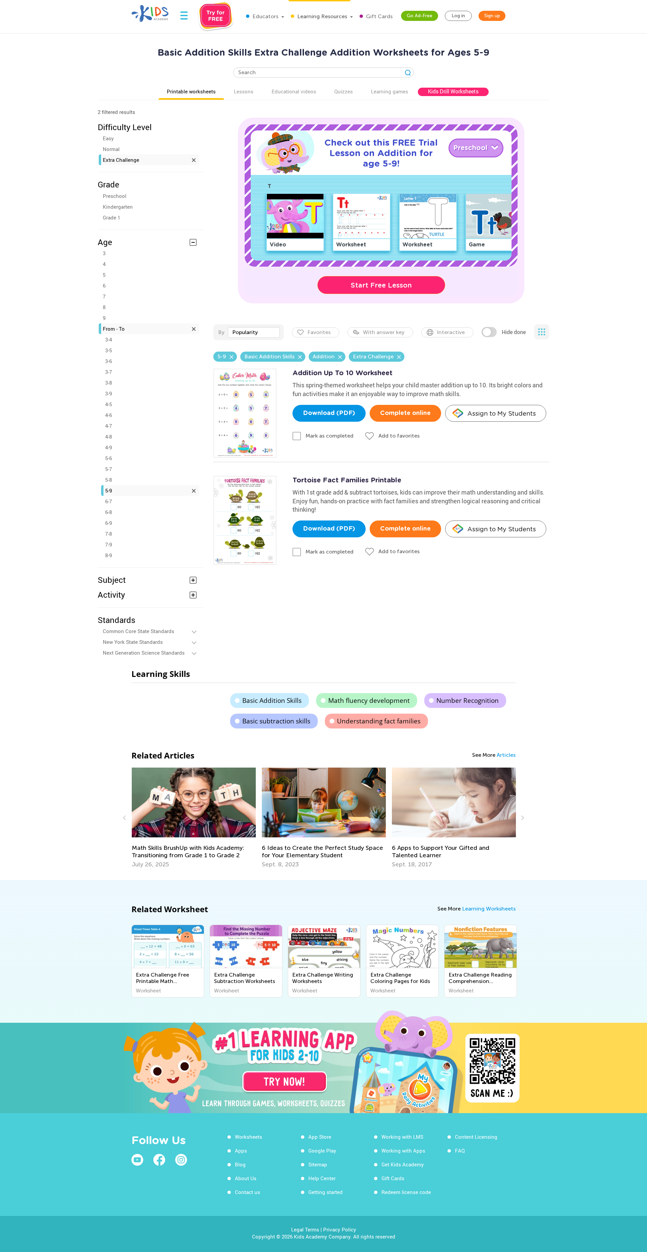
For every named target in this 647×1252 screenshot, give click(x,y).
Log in (458, 16)
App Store (319, 1136)
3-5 (108, 350)
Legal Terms (305, 1229)
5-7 (108, 469)
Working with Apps (403, 1150)
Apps (241, 1150)
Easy (108, 138)
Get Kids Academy (402, 1164)
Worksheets (248, 1136)
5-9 (108, 490)
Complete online (405, 413)
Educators (264, 16)
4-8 (108, 436)
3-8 (108, 382)
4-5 (108, 404)
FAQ (460, 1150)
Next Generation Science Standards (144, 652)
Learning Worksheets (489, 908)
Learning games (389, 91)
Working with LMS (402, 1136)
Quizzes (343, 91)
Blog (240, 1164)
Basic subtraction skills (276, 721)
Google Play (322, 1150)
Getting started (325, 1192)
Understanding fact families (379, 721)
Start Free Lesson (381, 285)
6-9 (108, 522)
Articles (506, 755)
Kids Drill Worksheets (453, 91)
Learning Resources (321, 16)
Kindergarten (118, 206)
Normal (111, 149)
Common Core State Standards (138, 631)
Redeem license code (406, 1192)
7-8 (108, 533)
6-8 (108, 512)
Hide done (514, 332)
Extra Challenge (121, 159)
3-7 (108, 371)
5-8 (108, 479)
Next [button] (521, 817)
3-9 (108, 393)
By (221, 332)
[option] (194, 818)
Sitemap (317, 1164)
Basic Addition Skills (272, 700)
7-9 (108, 544)
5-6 (108, 458)
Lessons (243, 91)
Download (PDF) (329, 413)
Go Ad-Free (419, 16)
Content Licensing (476, 1136)
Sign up (492, 16)
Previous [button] (125, 817)
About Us (245, 1178)
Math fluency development (369, 700)
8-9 (108, 555)
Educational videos (294, 91)
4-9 (108, 447)
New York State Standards (133, 641)
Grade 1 (111, 217)
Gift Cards (379, 16)
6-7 (108, 501)
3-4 (108, 339)
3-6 (108, 361)
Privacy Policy (339, 1229)
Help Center (322, 1178)
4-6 (108, 415)
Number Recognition (467, 700)
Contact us (247, 1192)
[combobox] (254, 332)
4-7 (108, 425)
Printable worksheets (191, 91)
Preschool (114, 195)
